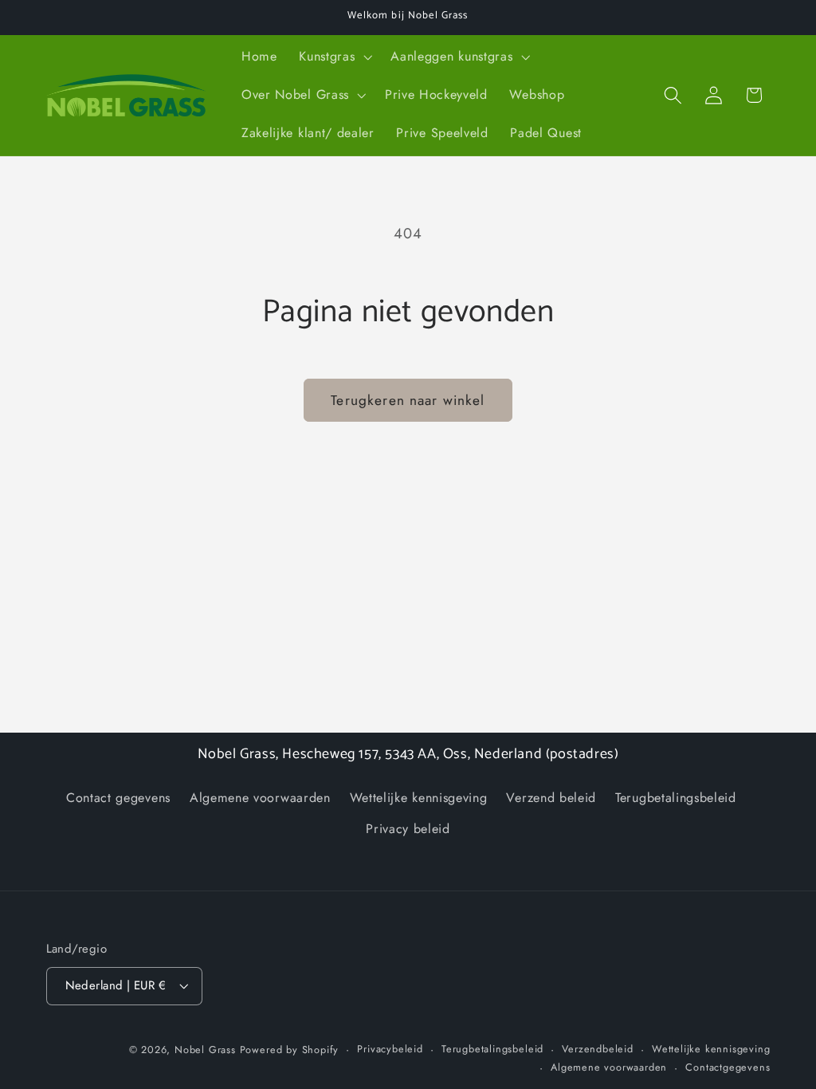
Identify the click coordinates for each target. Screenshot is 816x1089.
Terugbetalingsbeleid (675, 797)
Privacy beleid (408, 829)
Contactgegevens (727, 1067)
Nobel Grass (205, 1049)
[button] (333, 57)
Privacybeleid (389, 1048)
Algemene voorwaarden (260, 797)
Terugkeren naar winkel (407, 400)
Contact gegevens (118, 797)
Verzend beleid (551, 797)
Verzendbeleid (597, 1048)
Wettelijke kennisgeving (419, 797)
